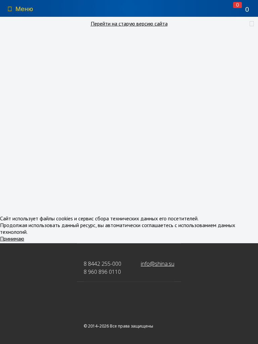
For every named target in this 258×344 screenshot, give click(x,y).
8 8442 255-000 (102, 263)
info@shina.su (157, 263)
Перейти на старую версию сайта (129, 23)
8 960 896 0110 (102, 271)
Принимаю (12, 238)
